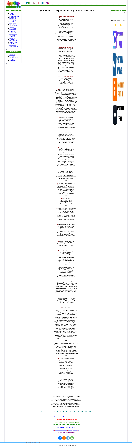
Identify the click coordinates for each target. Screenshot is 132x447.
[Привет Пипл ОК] (118, 100)
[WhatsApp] (72, 438)
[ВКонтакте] (60, 438)
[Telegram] (68, 438)
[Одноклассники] (64, 438)
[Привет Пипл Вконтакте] (118, 76)
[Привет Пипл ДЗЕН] (118, 125)
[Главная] (16, 7)
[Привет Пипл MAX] (118, 51)
